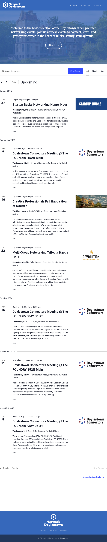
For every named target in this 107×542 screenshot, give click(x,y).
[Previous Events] (1, 82)
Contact (98, 5)
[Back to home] (14, 5)
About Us (85, 5)
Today (14, 82)
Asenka (65, 538)
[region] (53, 37)
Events (73, 5)
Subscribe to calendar (92, 477)
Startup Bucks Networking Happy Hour (40, 104)
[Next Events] (6, 82)
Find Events (75, 71)
